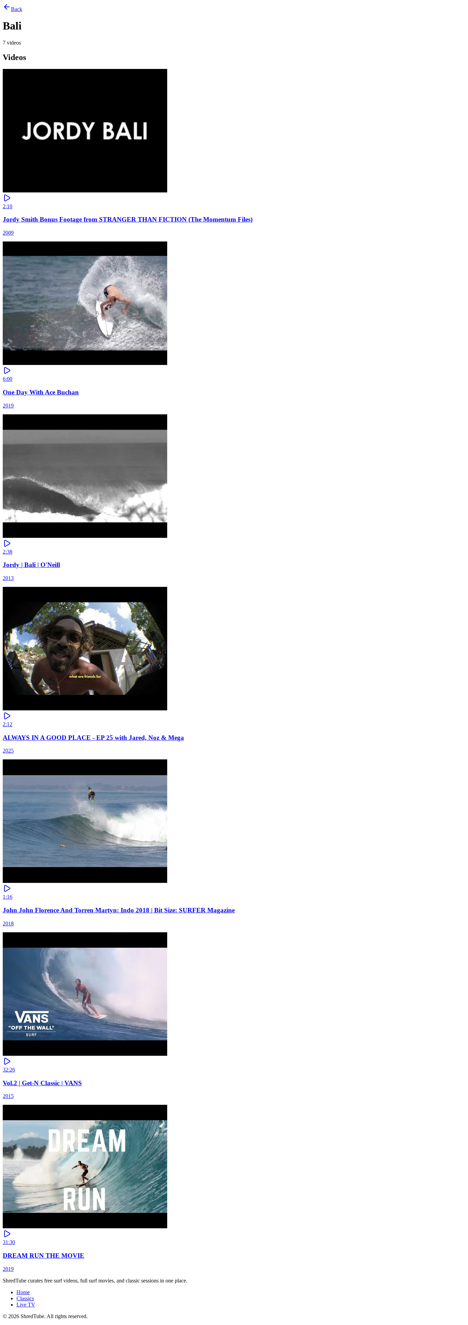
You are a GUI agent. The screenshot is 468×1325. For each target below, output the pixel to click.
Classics (25, 1298)
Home (23, 1292)
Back (16, 9)
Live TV (25, 1305)
